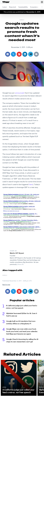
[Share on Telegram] (30, 291)
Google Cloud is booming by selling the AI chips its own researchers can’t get (22, 340)
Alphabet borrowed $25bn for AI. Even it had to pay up (21, 314)
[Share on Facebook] (7, 291)
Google (22, 20)
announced (19, 93)
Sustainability (23, 7)
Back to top (6, 284)
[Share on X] (13, 291)
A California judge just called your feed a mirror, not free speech (21, 306)
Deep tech (12, 7)
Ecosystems (34, 7)
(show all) (20, 264)
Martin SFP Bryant (17, 253)
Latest (4, 7)
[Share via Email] (36, 291)
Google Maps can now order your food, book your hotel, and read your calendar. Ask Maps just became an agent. (22, 331)
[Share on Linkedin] (24, 291)
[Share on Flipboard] (19, 291)
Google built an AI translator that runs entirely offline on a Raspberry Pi (20, 322)
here (31, 184)
